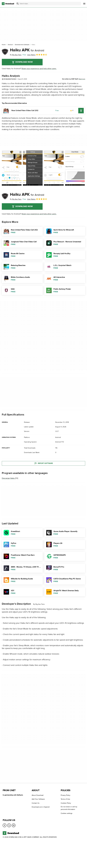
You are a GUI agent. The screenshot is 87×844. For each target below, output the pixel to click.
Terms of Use (65, 799)
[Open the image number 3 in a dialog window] (75, 168)
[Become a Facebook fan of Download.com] (4, 825)
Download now (24, 62)
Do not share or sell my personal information (69, 808)
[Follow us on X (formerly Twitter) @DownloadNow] (9, 825)
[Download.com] (8, 3)
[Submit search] (17, 3)
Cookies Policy (66, 803)
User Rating (31, 55)
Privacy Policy (65, 795)
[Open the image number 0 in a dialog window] (12, 168)
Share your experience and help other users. (39, 68)
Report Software (45, 463)
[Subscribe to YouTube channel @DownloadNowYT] (13, 825)
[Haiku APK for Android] (5, 52)
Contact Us (35, 803)
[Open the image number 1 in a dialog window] (33, 168)
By (15, 55)
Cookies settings (66, 813)
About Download (37, 795)
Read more (82, 79)
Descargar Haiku (8, 478)
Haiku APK (27, 50)
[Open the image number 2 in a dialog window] (54, 168)
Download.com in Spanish (41, 807)
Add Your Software (38, 799)
